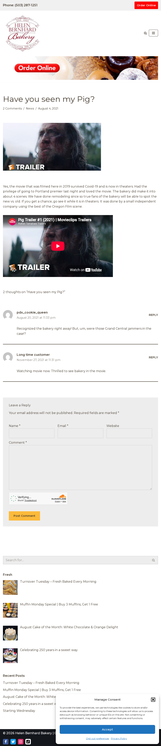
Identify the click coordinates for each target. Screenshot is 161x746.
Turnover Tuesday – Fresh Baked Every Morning (41, 683)
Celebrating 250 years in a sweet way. (32, 704)
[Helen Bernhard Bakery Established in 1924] (23, 33)
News (30, 108)
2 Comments (12, 108)
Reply (153, 315)
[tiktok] (28, 741)
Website (112, 426)
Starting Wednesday (19, 711)
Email (63, 426)
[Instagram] (20, 741)
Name (14, 426)
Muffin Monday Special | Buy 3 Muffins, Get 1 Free (42, 690)
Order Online (146, 5)
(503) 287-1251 (26, 5)
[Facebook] (5, 741)
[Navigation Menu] (153, 33)
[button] (153, 700)
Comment (18, 442)
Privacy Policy (119, 738)
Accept (107, 729)
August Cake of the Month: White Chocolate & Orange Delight (52, 697)
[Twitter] (13, 741)
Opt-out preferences (97, 738)
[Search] (145, 33)
